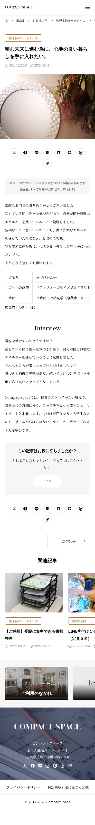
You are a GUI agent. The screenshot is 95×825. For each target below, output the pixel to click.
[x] (25, 765)
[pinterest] (55, 765)
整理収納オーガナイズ (23, 38)
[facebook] (33, 765)
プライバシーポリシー (23, 787)
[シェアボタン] (14, 152)
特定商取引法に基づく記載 (68, 787)
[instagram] (47, 765)
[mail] (70, 765)
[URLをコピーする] (47, 163)
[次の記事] (69, 541)
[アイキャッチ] (34, 592)
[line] (40, 765)
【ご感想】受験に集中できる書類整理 (34, 635)
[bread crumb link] (6, 21)
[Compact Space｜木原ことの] (19, 7)
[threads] (62, 765)
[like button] (47, 481)
